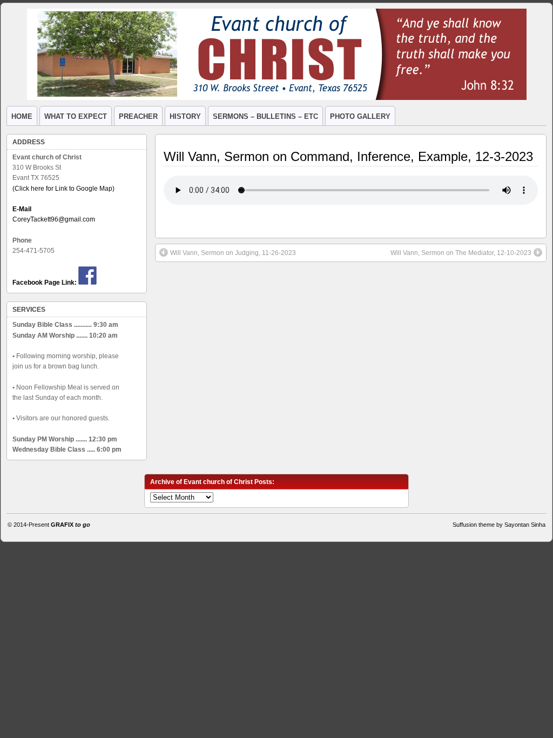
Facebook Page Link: (44, 282)
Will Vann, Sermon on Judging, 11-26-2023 (233, 253)
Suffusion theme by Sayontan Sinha (499, 524)
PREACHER (138, 116)
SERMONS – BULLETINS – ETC (265, 116)
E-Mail (21, 209)
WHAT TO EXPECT (75, 116)
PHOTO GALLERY (360, 116)
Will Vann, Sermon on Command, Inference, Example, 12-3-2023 (348, 156)
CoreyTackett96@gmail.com (53, 219)
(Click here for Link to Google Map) (63, 188)
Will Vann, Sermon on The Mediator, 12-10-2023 (460, 253)
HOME (21, 116)
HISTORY (185, 116)
